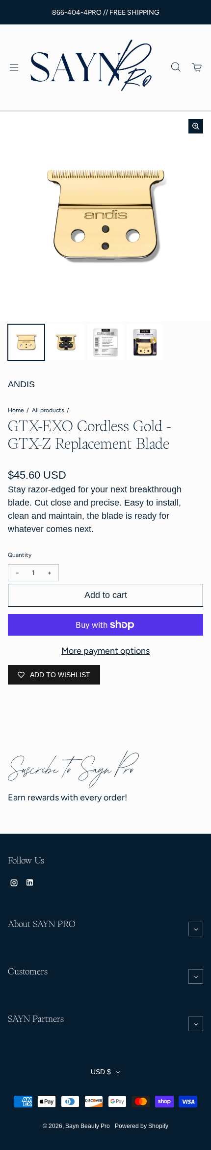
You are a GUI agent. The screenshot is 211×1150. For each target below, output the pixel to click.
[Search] (176, 67)
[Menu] (14, 67)
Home (16, 410)
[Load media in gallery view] (26, 342)
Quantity (19, 555)
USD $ (101, 1072)
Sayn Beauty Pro (87, 1126)
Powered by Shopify (141, 1126)
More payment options (105, 650)
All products (48, 410)
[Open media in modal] (195, 126)
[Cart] (197, 67)
